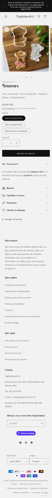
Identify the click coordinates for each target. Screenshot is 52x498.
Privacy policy (11, 347)
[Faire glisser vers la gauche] (20, 77)
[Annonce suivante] (47, 6)
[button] (6, 16)
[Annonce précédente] (4, 6)
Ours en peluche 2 (13, 124)
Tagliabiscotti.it (15, 481)
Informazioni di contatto (16, 359)
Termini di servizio (13, 353)
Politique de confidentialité (17, 488)
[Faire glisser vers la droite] (31, 77)
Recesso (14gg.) (12, 322)
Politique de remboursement (18, 297)
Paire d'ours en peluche (16, 131)
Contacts (9, 310)
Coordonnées (37, 492)
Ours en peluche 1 (13, 118)
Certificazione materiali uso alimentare (23, 316)
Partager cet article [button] (13, 219)
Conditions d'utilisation (15, 285)
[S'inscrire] (42, 423)
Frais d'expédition (8, 108)
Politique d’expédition (21, 492)
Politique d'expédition (15, 304)
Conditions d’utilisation (39, 488)
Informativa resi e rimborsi (17, 340)
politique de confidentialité (17, 291)
